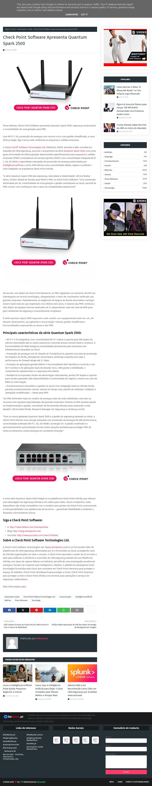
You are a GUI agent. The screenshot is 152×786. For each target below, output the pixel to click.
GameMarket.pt (9, 741)
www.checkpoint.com (56, 547)
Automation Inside (24, 29)
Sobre (120, 782)
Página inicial (10, 29)
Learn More (71, 14)
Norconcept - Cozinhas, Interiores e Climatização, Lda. (13, 756)
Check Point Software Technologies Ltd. (39, 597)
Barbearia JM (10, 751)
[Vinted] (95, 740)
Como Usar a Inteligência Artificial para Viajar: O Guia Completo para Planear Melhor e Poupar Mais (49, 690)
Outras (126, 174)
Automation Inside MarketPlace (35, 748)
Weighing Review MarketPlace (34, 739)
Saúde (126, 183)
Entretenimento (126, 161)
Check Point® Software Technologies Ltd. (25, 147)
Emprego (126, 157)
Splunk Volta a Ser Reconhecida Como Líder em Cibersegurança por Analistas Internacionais (82, 690)
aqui (23, 586)
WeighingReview (10, 738)
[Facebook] (56, 740)
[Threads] (85, 740)
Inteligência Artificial (83, 597)
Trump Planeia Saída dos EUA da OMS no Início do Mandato (131, 127)
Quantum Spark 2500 (74, 151)
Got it (84, 14)
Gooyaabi (41, 782)
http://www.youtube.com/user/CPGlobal (37, 535)
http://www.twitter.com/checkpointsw (29, 527)
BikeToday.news (10, 748)
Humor (126, 165)
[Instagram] (75, 740)
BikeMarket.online (35, 735)
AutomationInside (11, 744)
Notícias (8, 600)
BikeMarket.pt (9, 735)
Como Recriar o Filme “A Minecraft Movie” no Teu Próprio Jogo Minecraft (129, 90)
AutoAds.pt (31, 743)
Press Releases (21, 600)
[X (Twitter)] (66, 740)
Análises (126, 152)
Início (111, 782)
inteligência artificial (13, 165)
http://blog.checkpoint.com (27, 531)
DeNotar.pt (41, 638)
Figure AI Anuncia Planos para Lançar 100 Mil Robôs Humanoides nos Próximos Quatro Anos (132, 109)
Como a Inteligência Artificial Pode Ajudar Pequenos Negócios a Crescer (17, 688)
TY (21, 782)
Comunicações (65, 597)
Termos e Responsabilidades (137, 782)
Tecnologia (36, 600)
